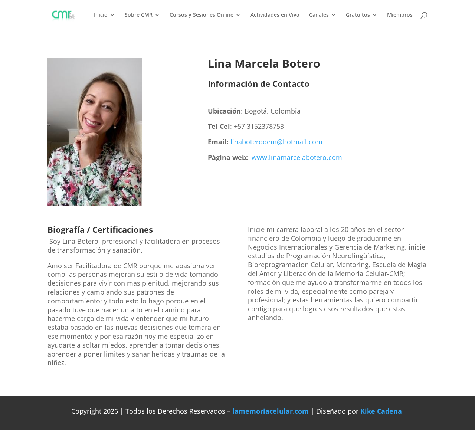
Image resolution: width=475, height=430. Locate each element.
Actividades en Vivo (274, 15)
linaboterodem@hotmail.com (276, 141)
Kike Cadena (381, 411)
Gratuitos (358, 15)
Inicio (101, 15)
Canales (319, 15)
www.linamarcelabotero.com (297, 157)
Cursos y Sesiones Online (201, 15)
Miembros (400, 15)
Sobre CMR (139, 15)
